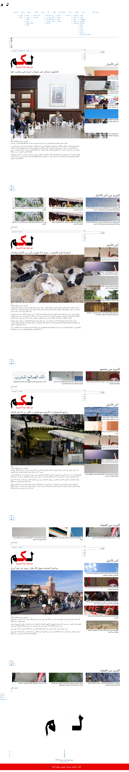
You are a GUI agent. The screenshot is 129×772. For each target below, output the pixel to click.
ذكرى (81, 27)
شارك (13, 188)
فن (52, 15)
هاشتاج (48, 23)
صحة (27, 21)
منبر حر (48, 17)
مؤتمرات (35, 17)
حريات (70, 12)
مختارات (75, 15)
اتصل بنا (2, 697)
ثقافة (54, 12)
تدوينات (48, 21)
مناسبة (75, 17)
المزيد (83, 12)
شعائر (74, 21)
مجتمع (29, 12)
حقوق (68, 15)
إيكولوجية (82, 19)
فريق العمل (95, 12)
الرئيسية (16, 12)
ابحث (102, 52)
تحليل (21, 17)
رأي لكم (48, 15)
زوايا (81, 28)
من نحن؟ (2, 693)
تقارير (21, 15)
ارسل (14, 190)
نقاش (52, 17)
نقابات (27, 25)
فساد (81, 17)
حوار (58, 19)
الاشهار (2, 695)
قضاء (27, 15)
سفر (74, 19)
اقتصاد (36, 12)
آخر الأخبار (21, 50)
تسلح (81, 25)
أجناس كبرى (62, 12)
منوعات (77, 12)
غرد (13, 186)
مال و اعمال (36, 15)
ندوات (53, 19)
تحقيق (59, 15)
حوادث (28, 17)
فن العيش (76, 23)
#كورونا (82, 23)
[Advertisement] (46, 172)
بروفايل (59, 21)
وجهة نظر (48, 19)
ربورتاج (59, 17)
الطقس (82, 21)
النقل (27, 19)
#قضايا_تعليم (29, 23)
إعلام (81, 15)
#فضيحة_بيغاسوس (85, 34)
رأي (49, 12)
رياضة (43, 12)
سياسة (23, 12)
